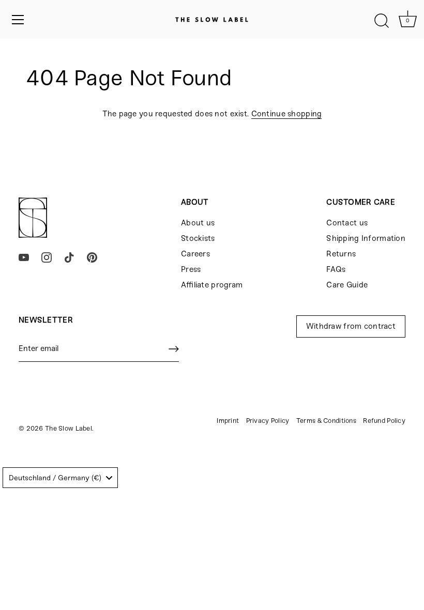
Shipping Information (365, 238)
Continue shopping (286, 113)
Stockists (198, 238)
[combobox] (60, 477)
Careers (195, 253)
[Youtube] (24, 257)
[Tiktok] (69, 257)
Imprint (228, 420)
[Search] (381, 21)
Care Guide (347, 284)
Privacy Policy (268, 420)
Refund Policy (384, 420)
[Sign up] (174, 349)
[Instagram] (46, 257)
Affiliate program (212, 284)
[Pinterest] (92, 257)
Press (191, 269)
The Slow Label (68, 428)
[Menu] (18, 19)
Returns (341, 253)
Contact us (347, 222)
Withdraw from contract (351, 326)
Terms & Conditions (326, 420)
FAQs (335, 269)
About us (198, 222)
